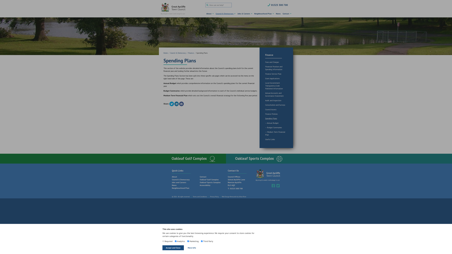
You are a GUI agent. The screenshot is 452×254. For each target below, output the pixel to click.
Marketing (194, 241)
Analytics (180, 241)
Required (168, 241)
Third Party (208, 241)
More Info (192, 248)
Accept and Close (173, 248)
